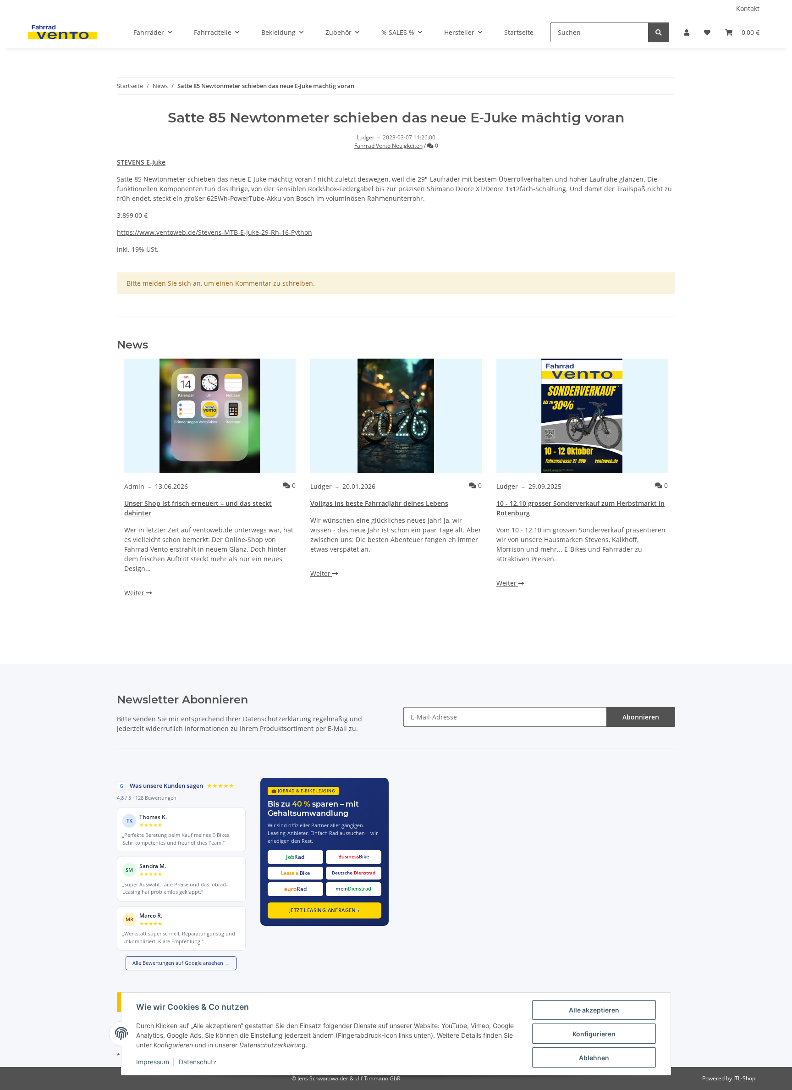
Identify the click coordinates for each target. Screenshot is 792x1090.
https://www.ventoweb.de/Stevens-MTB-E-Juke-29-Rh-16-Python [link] (214, 232)
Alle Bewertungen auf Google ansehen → (181, 962)
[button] (686, 32)
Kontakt (747, 8)
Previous (139, 500)
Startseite (519, 32)
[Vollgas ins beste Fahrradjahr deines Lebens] (396, 416)
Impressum (152, 1062)
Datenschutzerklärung (277, 718)
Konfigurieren (594, 1034)
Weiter (135, 592)
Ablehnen (594, 1058)
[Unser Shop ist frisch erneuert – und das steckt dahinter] (210, 416)
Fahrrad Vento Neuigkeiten (388, 145)
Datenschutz (198, 1062)
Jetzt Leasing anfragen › (324, 910)
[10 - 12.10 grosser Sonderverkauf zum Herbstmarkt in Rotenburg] (582, 416)
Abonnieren (640, 717)
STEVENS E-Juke (141, 162)
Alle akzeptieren (594, 1010)
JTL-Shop (744, 1078)
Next (652, 500)
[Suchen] (658, 32)
